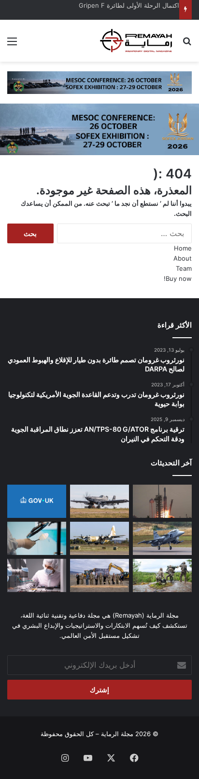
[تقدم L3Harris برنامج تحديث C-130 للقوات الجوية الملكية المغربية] (99, 538)
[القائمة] (12, 44)
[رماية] (136, 40)
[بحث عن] (187, 44)
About (182, 258)
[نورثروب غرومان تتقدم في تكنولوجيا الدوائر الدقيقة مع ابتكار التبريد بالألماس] (36, 538)
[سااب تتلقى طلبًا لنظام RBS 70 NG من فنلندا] (162, 575)
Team (184, 268)
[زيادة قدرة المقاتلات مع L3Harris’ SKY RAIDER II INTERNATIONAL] (99, 501)
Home (183, 248)
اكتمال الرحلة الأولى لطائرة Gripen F (129, 5)
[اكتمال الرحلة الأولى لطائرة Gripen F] (162, 538)
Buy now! (178, 278)
